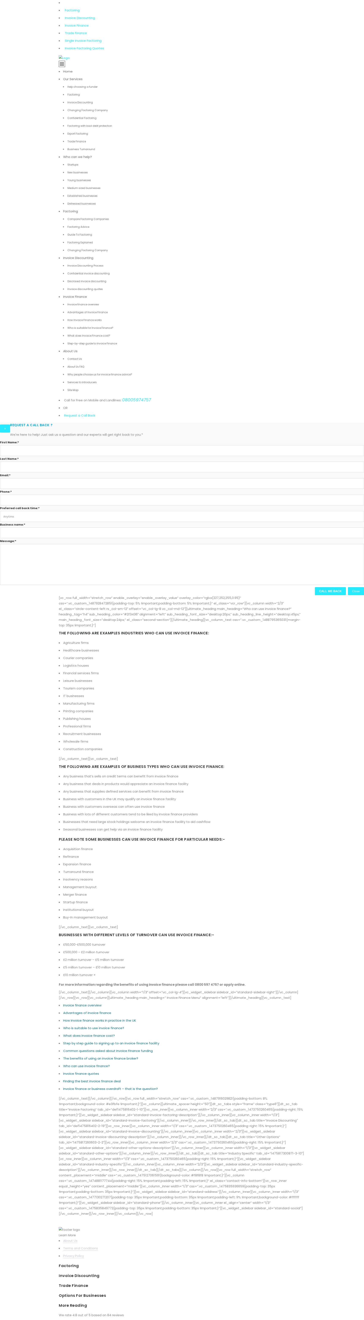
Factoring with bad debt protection (89, 126)
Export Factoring (77, 133)
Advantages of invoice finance (87, 1013)
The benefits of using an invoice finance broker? (100, 1058)
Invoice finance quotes (81, 1073)
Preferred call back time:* (20, 508)
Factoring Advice (78, 227)
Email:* (5, 475)
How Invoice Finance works (84, 320)
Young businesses (79, 180)
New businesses (77, 172)
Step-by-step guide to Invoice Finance (92, 343)
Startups (72, 164)
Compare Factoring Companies (88, 219)
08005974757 (136, 400)
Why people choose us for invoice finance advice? (99, 374)
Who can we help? (77, 157)
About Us (70, 351)
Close (356, 591)
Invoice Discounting (80, 18)
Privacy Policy (73, 1256)
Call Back (87, 415)
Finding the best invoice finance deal (92, 1081)
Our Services (73, 79)
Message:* (8, 541)
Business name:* (12, 525)
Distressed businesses (81, 203)
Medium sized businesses (83, 188)
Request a (72, 415)
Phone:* (6, 492)
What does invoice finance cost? (89, 1035)
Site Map (72, 390)
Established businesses (82, 196)
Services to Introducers (82, 382)
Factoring (72, 10)
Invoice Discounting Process (85, 265)
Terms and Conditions (80, 1248)
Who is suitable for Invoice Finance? (90, 328)
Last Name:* (9, 459)
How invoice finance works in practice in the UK (99, 1020)
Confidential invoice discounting (88, 273)
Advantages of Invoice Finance (87, 312)
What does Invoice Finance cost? (88, 335)
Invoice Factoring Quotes (84, 48)
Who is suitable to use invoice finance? (93, 1028)
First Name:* (9, 442)
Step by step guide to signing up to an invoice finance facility (111, 1043)
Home (68, 71)
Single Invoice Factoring (83, 40)
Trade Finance (76, 33)
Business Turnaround (81, 149)
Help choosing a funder (82, 87)
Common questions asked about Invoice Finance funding (108, 1051)
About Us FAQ (75, 366)
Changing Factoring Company (87, 110)
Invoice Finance (77, 25)
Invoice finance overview (83, 304)
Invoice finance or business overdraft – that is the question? (110, 1089)
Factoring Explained (80, 242)
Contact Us (74, 359)
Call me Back (330, 591)
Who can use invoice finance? (86, 1066)
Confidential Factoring (81, 118)
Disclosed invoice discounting (86, 281)
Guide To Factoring (79, 234)
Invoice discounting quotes (85, 289)
